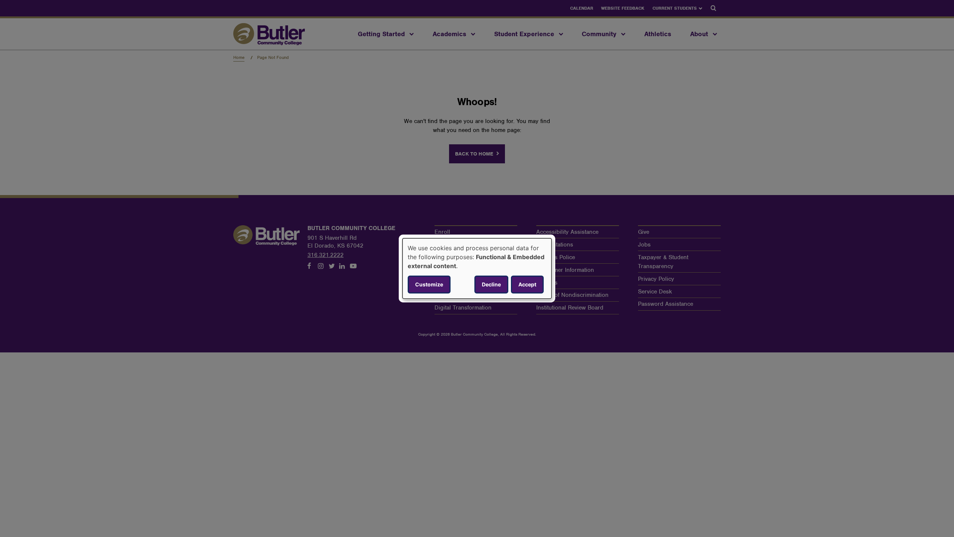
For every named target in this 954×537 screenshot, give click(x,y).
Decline (491, 284)
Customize (429, 284)
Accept (527, 284)
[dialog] (477, 268)
